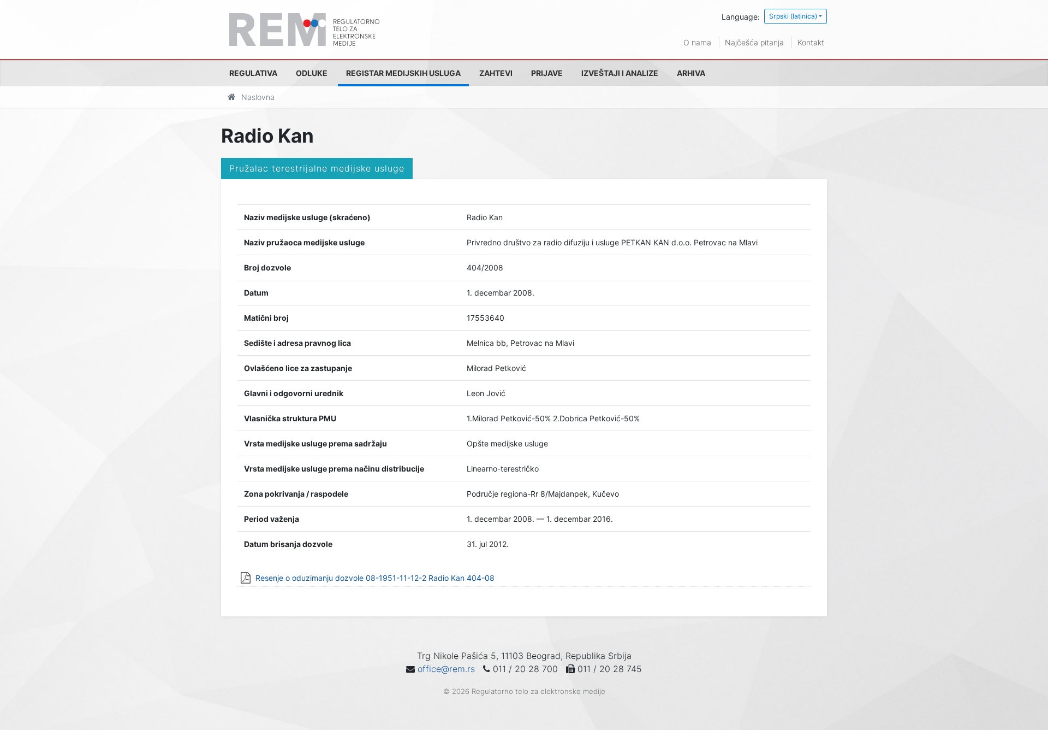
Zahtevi (496, 73)
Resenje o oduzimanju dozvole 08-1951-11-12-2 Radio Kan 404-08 (375, 577)
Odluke (311, 73)
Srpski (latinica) (793, 16)
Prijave (547, 73)
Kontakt (810, 42)
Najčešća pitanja (754, 42)
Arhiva (691, 73)
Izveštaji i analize (619, 73)
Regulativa (253, 73)
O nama (697, 42)
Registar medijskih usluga (403, 73)
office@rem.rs (446, 668)
